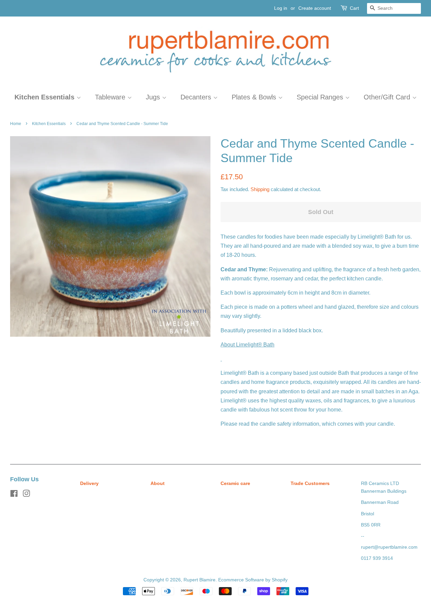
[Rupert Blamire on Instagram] (26, 494)
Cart (354, 8)
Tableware (111, 97)
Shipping (260, 189)
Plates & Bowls (255, 97)
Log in (280, 8)
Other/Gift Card (388, 97)
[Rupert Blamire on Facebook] (14, 494)
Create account (314, 8)
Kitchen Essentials (45, 97)
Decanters (196, 97)
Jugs (154, 97)
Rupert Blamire (200, 579)
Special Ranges (321, 97)
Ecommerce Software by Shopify (253, 579)
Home (15, 123)
